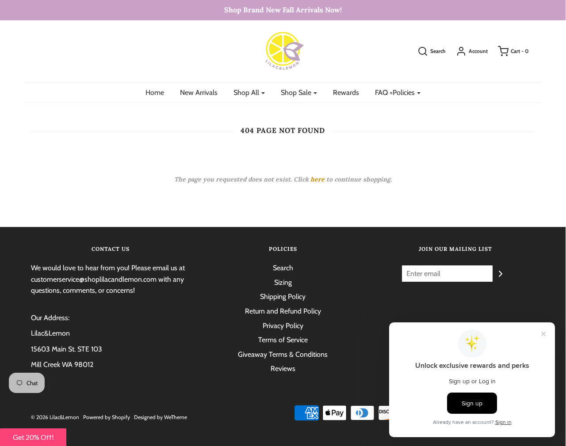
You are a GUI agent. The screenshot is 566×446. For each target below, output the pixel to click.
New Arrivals (199, 92)
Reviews (283, 368)
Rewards (346, 92)
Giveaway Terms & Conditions (283, 354)
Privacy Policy (283, 325)
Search (283, 268)
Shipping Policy (283, 296)
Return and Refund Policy (283, 311)
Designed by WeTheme (160, 417)
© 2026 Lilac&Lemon (55, 417)
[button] (33, 437)
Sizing (283, 282)
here (317, 179)
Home (154, 92)
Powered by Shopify (106, 417)
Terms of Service (283, 340)
